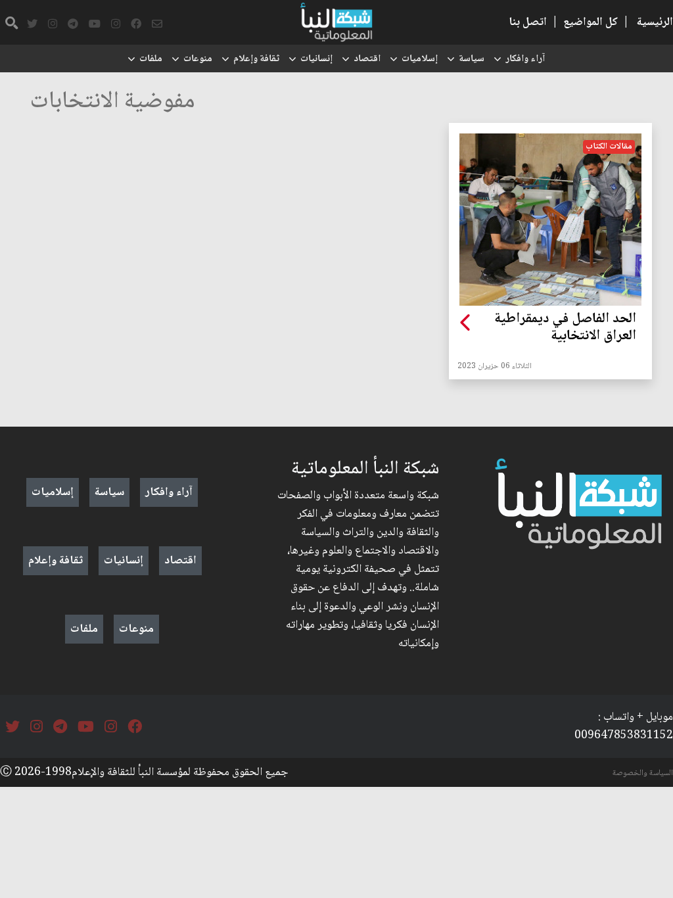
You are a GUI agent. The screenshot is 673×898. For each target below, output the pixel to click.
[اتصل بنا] (157, 24)
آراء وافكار (525, 59)
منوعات (197, 59)
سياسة (471, 59)
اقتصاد (367, 59)
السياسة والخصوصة (643, 773)
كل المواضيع (590, 22)
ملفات (150, 59)
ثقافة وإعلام (256, 59)
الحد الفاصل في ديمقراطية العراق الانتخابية (565, 328)
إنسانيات (316, 59)
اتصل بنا (528, 22)
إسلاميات (420, 59)
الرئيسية (655, 22)
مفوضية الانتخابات (112, 102)
